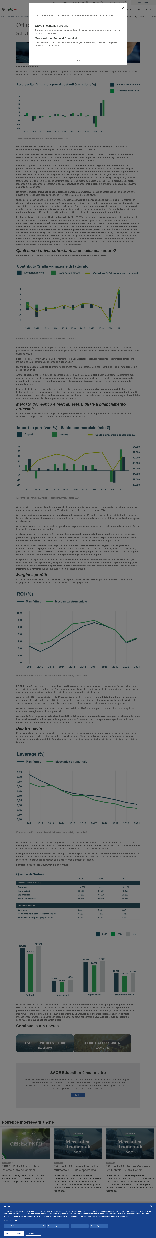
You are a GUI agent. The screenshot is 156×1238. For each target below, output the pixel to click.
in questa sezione (60, 30)
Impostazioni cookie (11, 1220)
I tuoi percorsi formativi (67, 42)
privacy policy (125, 1216)
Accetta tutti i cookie (14, 1233)
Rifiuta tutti (33, 1233)
